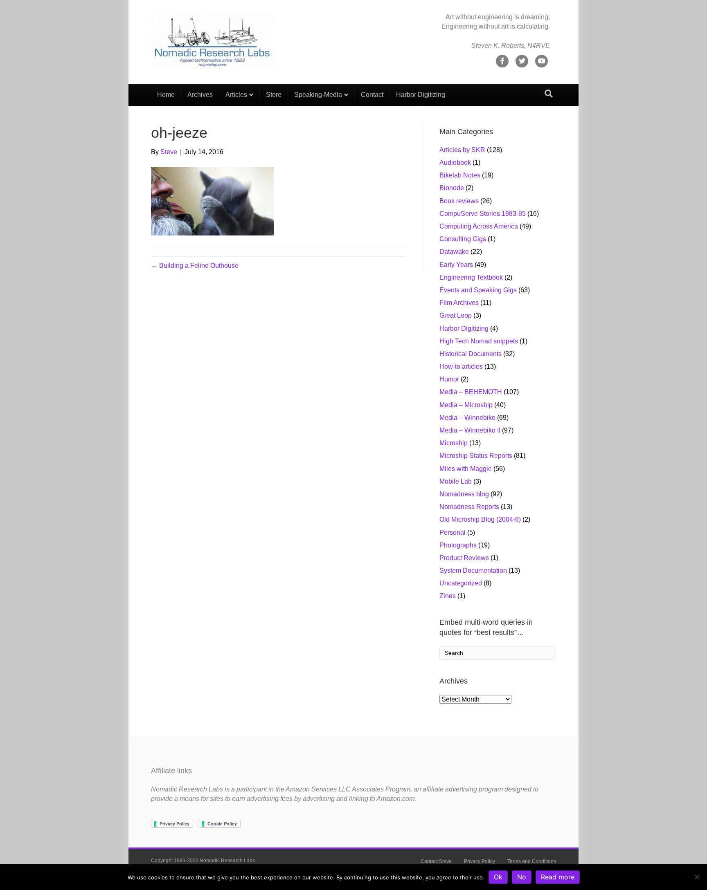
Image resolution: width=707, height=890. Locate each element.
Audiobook (455, 162)
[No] (697, 877)
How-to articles (461, 366)
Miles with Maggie (465, 468)
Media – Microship (466, 404)
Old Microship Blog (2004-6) (480, 519)
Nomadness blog (464, 494)
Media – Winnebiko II (469, 430)
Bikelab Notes (459, 175)
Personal (452, 532)
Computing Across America (478, 226)
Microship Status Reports (475, 455)
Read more (557, 877)
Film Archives (459, 302)
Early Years (456, 264)
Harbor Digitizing (420, 94)
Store (273, 94)
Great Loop (455, 315)
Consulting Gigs (462, 238)
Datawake (454, 251)
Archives (200, 94)
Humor (449, 379)
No (521, 877)
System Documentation (473, 570)
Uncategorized (460, 583)
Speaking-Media (318, 94)
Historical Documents (470, 353)
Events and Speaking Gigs (478, 290)
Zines (447, 595)
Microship (453, 442)
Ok (498, 877)
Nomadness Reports (469, 506)
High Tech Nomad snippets (478, 341)
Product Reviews (464, 557)
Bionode (451, 187)
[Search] (548, 93)
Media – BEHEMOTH (470, 391)
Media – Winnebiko (467, 417)
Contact (372, 94)
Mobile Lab (455, 481)
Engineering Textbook (471, 277)
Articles (236, 94)
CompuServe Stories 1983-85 (482, 213)
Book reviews (459, 200)
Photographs (458, 545)
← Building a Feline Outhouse (195, 265)
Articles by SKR (462, 149)
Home (166, 94)
